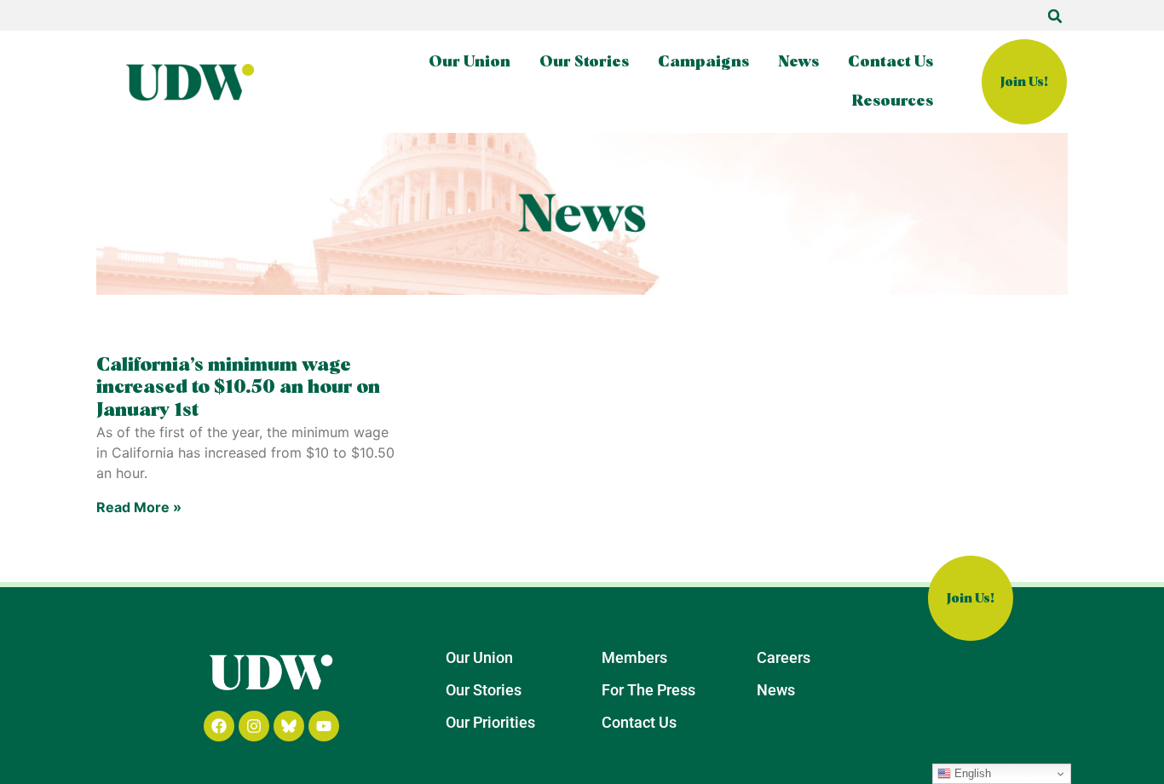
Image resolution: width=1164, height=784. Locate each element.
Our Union (469, 62)
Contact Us (890, 62)
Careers (783, 657)
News (798, 62)
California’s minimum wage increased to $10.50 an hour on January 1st (238, 388)
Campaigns (703, 62)
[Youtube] (323, 726)
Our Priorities (490, 722)
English (971, 773)
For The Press (648, 690)
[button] (1055, 16)
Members (634, 657)
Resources (892, 101)
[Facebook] (219, 726)
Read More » (139, 507)
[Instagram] (254, 726)
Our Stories (584, 62)
